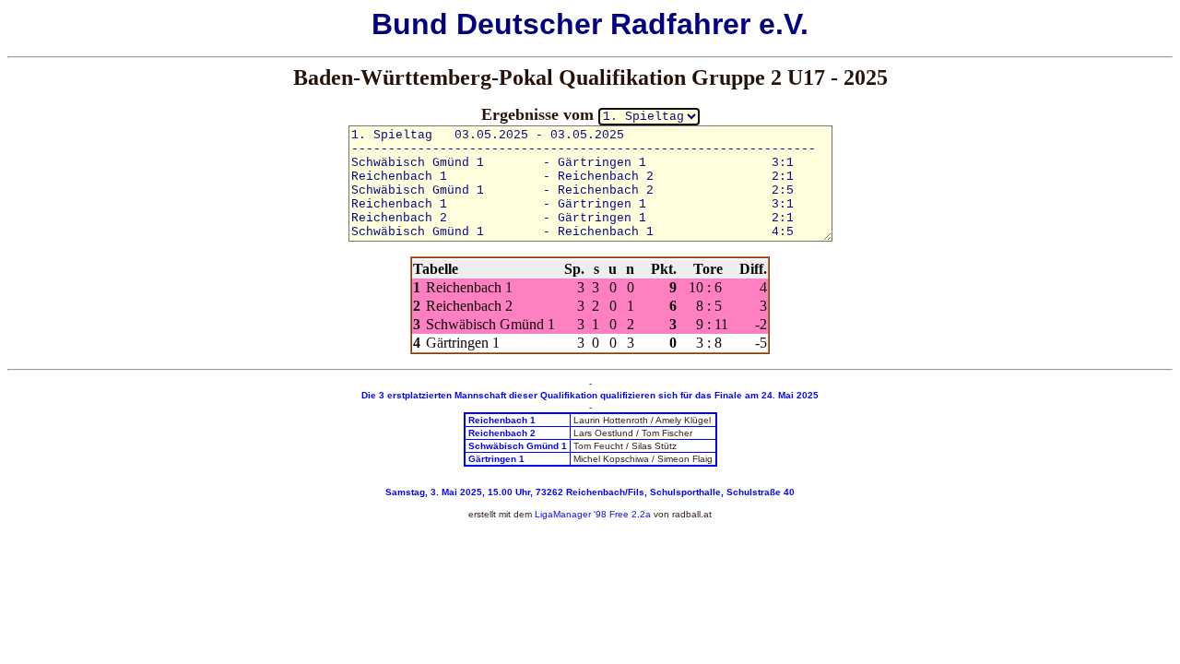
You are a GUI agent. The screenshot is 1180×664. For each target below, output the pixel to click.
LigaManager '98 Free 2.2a (593, 514)
